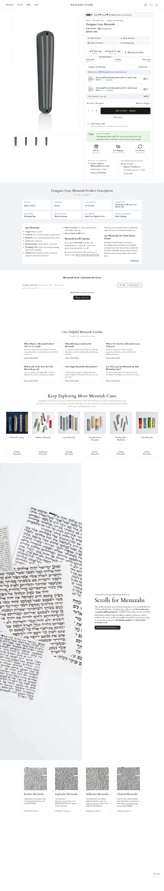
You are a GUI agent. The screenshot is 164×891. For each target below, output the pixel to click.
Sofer (148, 617)
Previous (11, 74)
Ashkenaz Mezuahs (92, 803)
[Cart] (156, 5)
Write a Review (82, 297)
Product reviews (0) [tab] (30, 285)
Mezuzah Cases (98, 20)
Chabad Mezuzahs (132, 803)
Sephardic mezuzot (61, 801)
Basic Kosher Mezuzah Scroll (87, 255)
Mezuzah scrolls (122, 609)
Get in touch (128, 173)
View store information (98, 172)
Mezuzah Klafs (32, 801)
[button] (9, 5)
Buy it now (118, 117)
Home (88, 20)
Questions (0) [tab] (59, 285)
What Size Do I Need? (135, 52)
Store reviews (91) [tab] (45, 285)
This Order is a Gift (98, 124)
